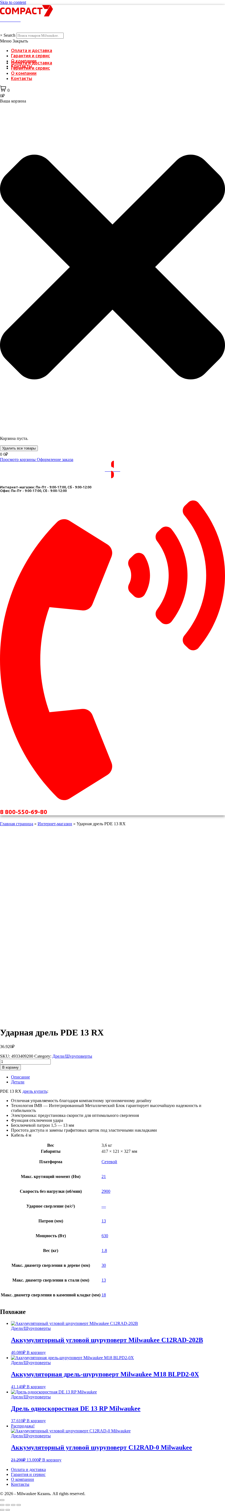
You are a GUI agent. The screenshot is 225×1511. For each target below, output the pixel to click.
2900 (106, 1191)
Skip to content (13, 2)
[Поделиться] (13, 1505)
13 (104, 1221)
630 (105, 1235)
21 (104, 1176)
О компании (23, 73)
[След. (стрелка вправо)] (7, 1510)
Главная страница (16, 823)
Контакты (21, 78)
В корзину (10, 1067)
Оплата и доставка (31, 50)
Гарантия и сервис (30, 55)
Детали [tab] (17, 1082)
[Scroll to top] (2, 1500)
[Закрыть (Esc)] (18, 1505)
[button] (112, 41)
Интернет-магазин (55, 823)
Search (9, 35)
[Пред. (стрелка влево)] (2, 1510)
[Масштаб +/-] (2, 1505)
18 (104, 1295)
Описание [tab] (20, 1077)
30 (104, 1265)
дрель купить (34, 1091)
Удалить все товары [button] (19, 448)
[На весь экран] (7, 1505)
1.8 (104, 1250)
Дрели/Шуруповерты (72, 1056)
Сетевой (109, 1161)
